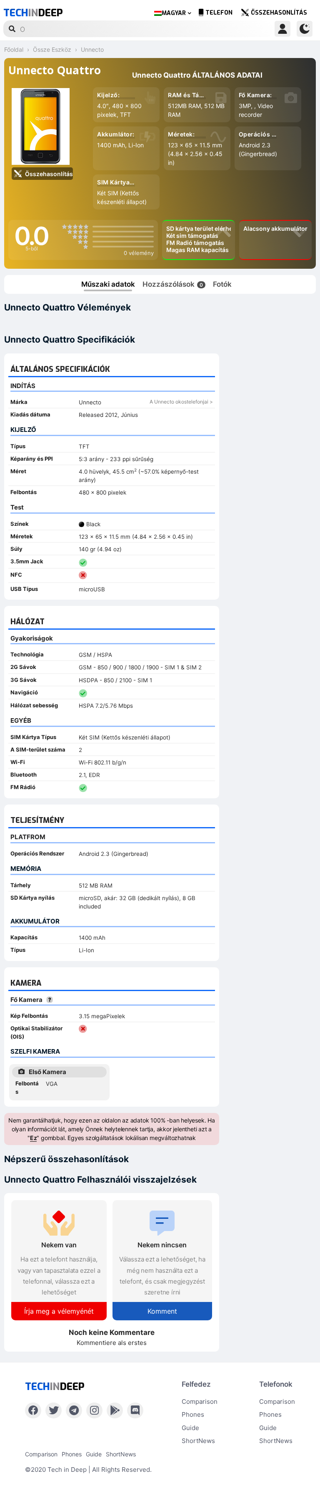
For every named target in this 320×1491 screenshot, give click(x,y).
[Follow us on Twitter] (53, 1410)
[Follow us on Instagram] (94, 1410)
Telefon (218, 13)
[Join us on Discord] (135, 1410)
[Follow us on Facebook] (33, 1410)
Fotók (222, 284)
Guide (190, 1428)
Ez (33, 1137)
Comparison (200, 1401)
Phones (193, 1414)
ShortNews (198, 1441)
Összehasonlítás (279, 13)
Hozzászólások (172, 284)
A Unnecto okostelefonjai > (181, 402)
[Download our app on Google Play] (115, 1410)
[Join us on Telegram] (74, 1410)
